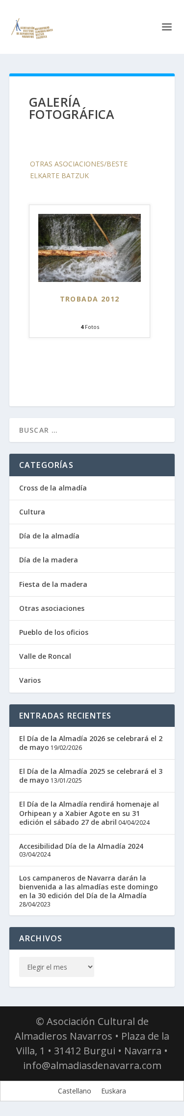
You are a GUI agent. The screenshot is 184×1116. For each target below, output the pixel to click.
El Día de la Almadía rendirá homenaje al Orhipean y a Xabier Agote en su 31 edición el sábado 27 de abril (89, 812)
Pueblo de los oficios (53, 632)
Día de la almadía (49, 535)
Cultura (32, 511)
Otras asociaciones (51, 608)
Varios (30, 680)
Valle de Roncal (45, 656)
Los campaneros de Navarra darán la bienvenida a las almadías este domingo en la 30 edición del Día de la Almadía (88, 886)
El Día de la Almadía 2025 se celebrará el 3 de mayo (90, 776)
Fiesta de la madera (53, 584)
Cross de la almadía (53, 487)
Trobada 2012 (90, 298)
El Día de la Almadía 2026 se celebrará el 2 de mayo (90, 743)
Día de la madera (48, 559)
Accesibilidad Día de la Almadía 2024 (81, 846)
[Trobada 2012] (89, 279)
